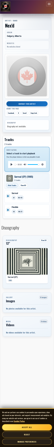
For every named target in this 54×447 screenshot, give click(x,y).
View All (23, 185)
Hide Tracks (12, 185)
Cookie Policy (19, 421)
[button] (6, 266)
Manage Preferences (27, 441)
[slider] (15, 164)
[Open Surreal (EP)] (9, 178)
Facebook (11, 113)
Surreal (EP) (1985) (23, 176)
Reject (27, 434)
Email (25, 113)
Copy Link (34, 113)
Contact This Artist (27, 104)
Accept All (27, 427)
